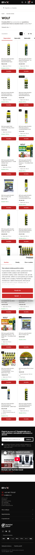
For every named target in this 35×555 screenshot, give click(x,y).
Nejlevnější (27, 38)
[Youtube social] (6, 531)
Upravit (16, 296)
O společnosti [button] (5, 518)
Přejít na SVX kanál (7, 471)
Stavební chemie (10, 13)
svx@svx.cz (7, 495)
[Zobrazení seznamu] (24, 33)
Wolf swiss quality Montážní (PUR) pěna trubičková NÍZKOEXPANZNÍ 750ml (7, 94)
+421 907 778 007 (10, 492)
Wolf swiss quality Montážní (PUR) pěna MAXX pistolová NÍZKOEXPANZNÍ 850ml (25, 230)
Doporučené (7, 38)
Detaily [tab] (18, 262)
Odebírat (28, 439)
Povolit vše (17, 290)
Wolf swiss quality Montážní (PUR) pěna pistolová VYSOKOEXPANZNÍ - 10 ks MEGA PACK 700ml (7, 370)
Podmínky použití (18, 546)
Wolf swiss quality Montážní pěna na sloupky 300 (25, 334)
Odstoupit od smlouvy (6, 546)
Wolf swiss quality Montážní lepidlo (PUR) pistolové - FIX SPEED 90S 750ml (7, 230)
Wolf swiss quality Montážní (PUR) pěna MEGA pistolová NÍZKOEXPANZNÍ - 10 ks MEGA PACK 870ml (26, 300)
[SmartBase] (9, 551)
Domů (3, 13)
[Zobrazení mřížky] (21, 33)
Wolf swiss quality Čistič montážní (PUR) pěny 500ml (7, 127)
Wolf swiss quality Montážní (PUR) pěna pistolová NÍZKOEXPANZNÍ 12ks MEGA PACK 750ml (8, 300)
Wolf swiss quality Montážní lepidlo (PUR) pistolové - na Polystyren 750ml (25, 60)
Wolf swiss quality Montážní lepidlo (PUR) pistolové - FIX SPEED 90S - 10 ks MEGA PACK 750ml (8, 335)
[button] (6, 27)
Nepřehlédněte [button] (6, 514)
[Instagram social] (9, 531)
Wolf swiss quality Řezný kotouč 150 (26, 369)
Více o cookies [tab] (29, 262)
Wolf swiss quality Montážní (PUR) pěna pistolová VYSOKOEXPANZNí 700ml (25, 128)
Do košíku (8, 71)
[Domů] (5, 2)
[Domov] (14, 487)
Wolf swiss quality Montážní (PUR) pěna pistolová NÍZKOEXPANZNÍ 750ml (7, 60)
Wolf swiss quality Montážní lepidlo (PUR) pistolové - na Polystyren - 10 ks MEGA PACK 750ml (26, 162)
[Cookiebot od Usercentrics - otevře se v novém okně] (26, 258)
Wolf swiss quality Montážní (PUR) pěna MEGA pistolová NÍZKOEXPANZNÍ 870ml (25, 405)
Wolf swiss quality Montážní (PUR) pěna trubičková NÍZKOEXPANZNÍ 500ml (25, 94)
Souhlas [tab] (6, 262)
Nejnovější (17, 38)
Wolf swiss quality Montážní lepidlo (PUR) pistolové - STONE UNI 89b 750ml (8, 161)
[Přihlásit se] (25, 2)
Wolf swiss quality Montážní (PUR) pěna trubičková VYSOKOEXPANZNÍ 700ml (25, 197)
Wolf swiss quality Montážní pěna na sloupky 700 (7, 196)
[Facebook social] (3, 531)
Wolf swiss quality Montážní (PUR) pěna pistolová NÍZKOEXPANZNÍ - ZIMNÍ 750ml (8, 405)
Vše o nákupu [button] (5, 509)
